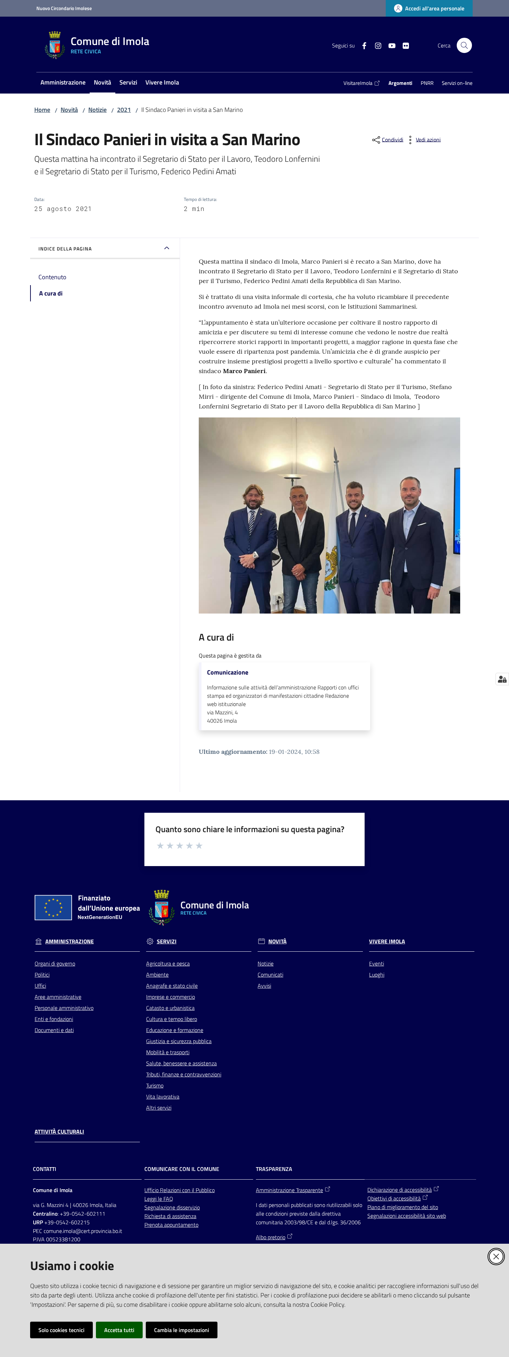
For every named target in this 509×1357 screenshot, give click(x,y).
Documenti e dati (54, 1030)
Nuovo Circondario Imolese (64, 8)
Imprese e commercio (170, 997)
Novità (69, 109)
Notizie (97, 109)
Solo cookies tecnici (61, 1330)
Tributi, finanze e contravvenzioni (183, 1074)
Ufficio (152, 1190)
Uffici (40, 985)
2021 (124, 109)
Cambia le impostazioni (181, 1330)
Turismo (154, 1085)
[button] (464, 45)
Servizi (167, 941)
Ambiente (157, 974)
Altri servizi (158, 1107)
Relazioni (171, 1190)
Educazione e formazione (174, 1030)
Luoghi (376, 974)
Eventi (376, 963)
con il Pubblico (198, 1190)
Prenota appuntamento (171, 1225)
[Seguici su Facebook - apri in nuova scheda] (361, 45)
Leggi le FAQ (158, 1199)
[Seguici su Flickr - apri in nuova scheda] (403, 45)
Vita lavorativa (162, 1096)
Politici (42, 974)
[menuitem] (63, 83)
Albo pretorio (270, 1237)
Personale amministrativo (64, 1008)
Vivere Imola (387, 941)
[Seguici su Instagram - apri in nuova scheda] (375, 45)
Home (42, 109)
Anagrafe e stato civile (172, 985)
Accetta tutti (119, 1330)
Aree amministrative (58, 997)
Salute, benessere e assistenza (181, 1063)
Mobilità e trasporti (167, 1052)
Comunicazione (227, 672)
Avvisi (264, 985)
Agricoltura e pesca (168, 963)
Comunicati (270, 974)
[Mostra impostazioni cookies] (502, 679)
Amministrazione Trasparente (289, 1190)
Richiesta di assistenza (170, 1216)
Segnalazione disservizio (172, 1207)
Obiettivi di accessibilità (394, 1198)
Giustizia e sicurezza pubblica (179, 1041)
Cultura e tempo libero (171, 1019)
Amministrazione (69, 941)
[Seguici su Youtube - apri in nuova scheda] (389, 45)
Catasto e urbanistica (170, 1008)
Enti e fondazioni (54, 1019)
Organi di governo (55, 963)
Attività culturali (59, 1132)
